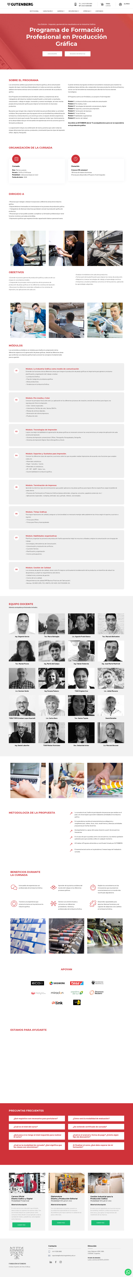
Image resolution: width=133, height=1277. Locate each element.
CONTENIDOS (99, 11)
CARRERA (60, 11)
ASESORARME (52, 54)
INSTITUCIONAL (34, 11)
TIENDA (108, 3)
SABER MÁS (21, 1225)
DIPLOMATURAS (73, 11)
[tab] (37, 1118)
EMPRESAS (86, 11)
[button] (37, 1118)
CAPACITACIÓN (47, 11)
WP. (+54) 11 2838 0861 (85, 6)
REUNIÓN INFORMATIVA (77, 54)
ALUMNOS (127, 4)
